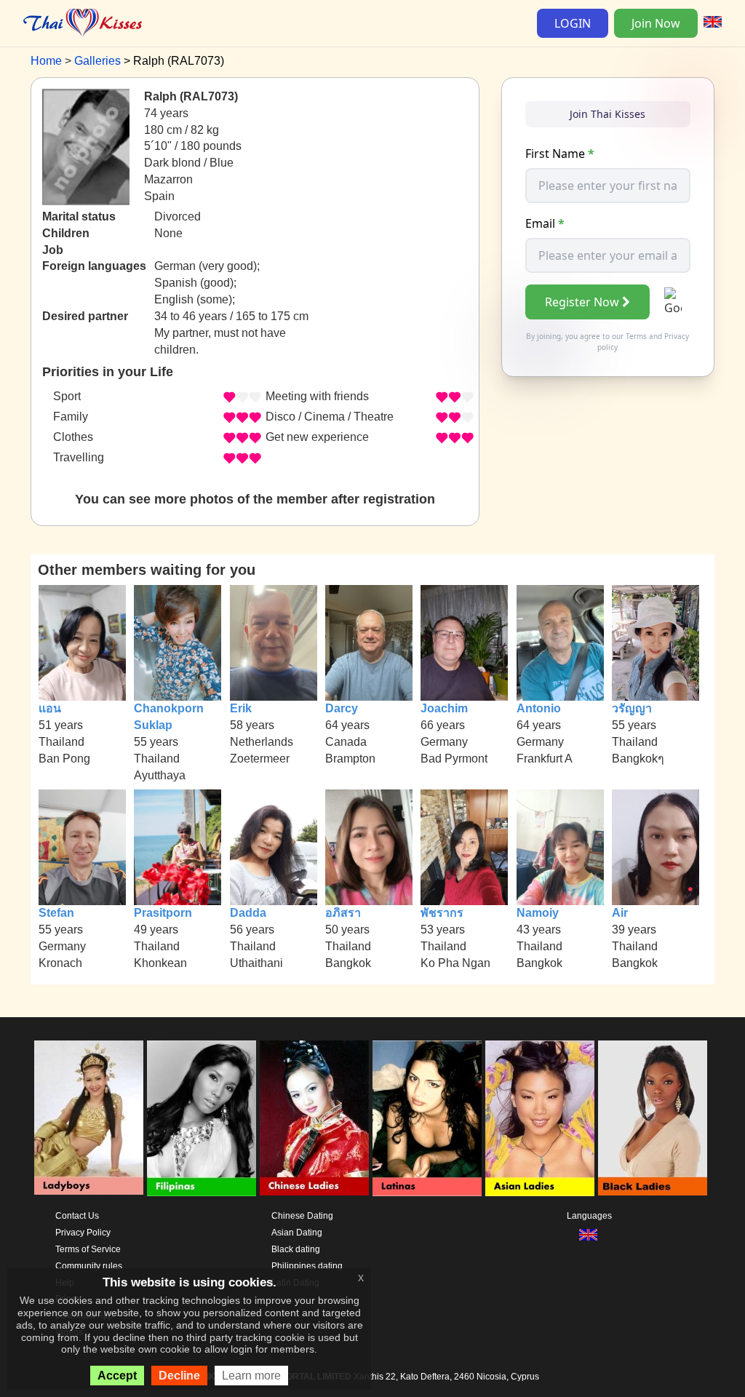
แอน (50, 708)
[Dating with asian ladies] (539, 1118)
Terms (636, 336)
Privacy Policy (83, 1232)
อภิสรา (343, 913)
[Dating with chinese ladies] (314, 1118)
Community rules (88, 1266)
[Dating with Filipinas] (201, 1118)
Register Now (582, 302)
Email (545, 223)
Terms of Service (88, 1249)
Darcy (341, 708)
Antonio (539, 708)
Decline (179, 1375)
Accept (117, 1375)
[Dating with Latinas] (427, 1118)
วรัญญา (632, 708)
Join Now (656, 23)
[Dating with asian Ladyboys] (88, 1118)
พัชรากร (442, 913)
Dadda (248, 913)
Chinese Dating (302, 1216)
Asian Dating (296, 1232)
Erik (241, 708)
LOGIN (572, 23)
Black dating (295, 1249)
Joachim (444, 708)
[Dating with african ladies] (652, 1118)
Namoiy (538, 913)
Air (620, 913)
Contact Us (77, 1216)
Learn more (251, 1375)
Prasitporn (163, 913)
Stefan (56, 913)
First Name (559, 154)
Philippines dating (307, 1266)
